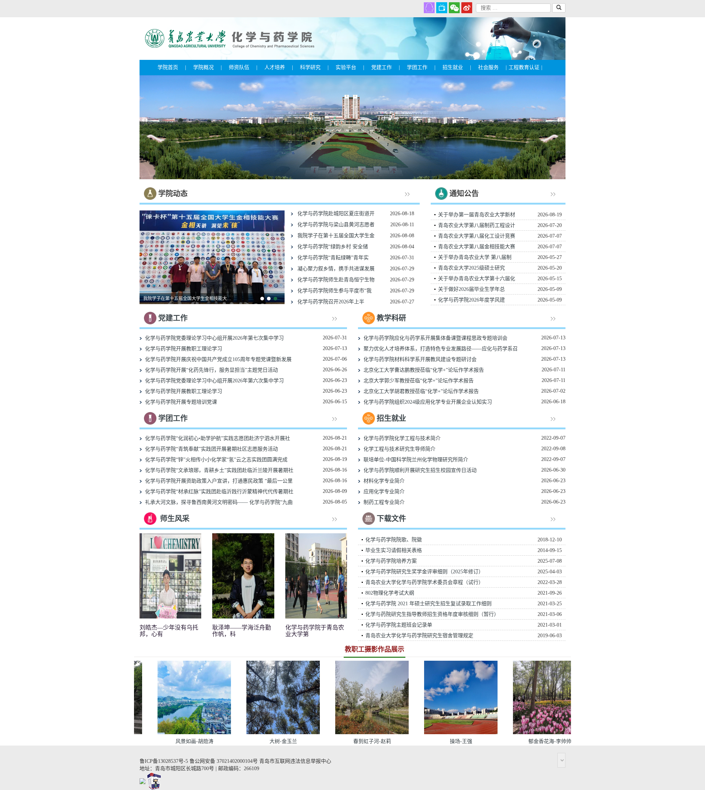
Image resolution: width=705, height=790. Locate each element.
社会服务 (492, 67)
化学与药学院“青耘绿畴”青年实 (331, 257)
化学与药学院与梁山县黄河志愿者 (334, 224)
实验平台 (350, 67)
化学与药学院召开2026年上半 (328, 301)
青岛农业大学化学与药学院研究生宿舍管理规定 (419, 635)
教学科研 (391, 318)
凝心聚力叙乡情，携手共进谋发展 (334, 268)
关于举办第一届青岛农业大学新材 (476, 214)
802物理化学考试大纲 (389, 593)
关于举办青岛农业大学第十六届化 (476, 278)
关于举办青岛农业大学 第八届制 (474, 257)
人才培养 (278, 67)
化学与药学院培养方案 (391, 561)
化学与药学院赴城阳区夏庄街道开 (334, 213)
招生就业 (456, 67)
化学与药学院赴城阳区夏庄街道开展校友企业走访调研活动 (189, 298)
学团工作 (421, 67)
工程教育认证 (525, 67)
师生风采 (174, 519)
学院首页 (172, 67)
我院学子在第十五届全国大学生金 (334, 235)
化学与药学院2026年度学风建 (471, 300)
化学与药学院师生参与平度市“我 (332, 290)
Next (552, 127)
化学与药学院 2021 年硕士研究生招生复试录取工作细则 (428, 603)
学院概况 (207, 67)
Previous (152, 127)
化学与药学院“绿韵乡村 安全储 (330, 246)
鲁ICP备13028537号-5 (164, 761)
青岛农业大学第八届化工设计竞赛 (476, 236)
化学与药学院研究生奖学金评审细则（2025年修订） (424, 571)
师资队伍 (243, 67)
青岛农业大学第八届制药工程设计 (476, 225)
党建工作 (385, 67)
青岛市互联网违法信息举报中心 (295, 761)
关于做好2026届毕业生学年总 (471, 289)
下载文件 (391, 519)
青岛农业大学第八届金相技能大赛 (476, 246)
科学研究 (314, 67)
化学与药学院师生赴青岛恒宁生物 (334, 279)
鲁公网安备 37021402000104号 (223, 761)
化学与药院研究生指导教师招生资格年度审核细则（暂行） (432, 614)
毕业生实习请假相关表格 (393, 550)
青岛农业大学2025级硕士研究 (471, 268)
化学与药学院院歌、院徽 (393, 539)
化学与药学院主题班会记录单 (398, 625)
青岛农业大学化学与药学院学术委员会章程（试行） (424, 582)
